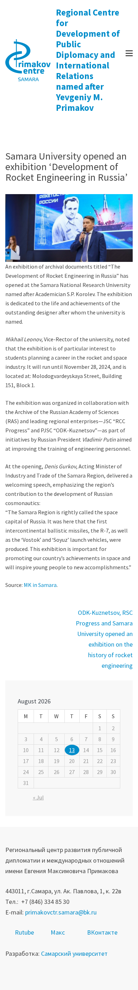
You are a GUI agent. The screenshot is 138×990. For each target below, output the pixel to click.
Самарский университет (74, 953)
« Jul (38, 797)
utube (26, 932)
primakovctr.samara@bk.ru (61, 912)
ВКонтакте (102, 932)
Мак (56, 932)
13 (72, 750)
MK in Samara (40, 584)
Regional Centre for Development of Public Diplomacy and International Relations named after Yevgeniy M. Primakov (88, 60)
